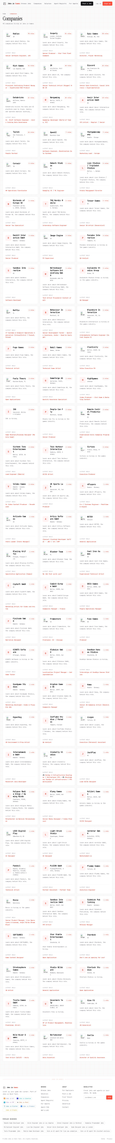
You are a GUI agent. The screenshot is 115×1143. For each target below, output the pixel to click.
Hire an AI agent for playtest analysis (95, 1131)
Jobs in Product (29, 1106)
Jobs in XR (10, 1102)
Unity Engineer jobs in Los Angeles (40, 1123)
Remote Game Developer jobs (14, 1123)
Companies (38, 4)
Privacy (109, 1139)
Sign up (107, 4)
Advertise (66, 1104)
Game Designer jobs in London (82, 1127)
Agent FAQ (45, 1107)
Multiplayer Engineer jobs (13, 1127)
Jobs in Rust (23, 1102)
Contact (65, 1107)
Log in (98, 4)
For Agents (73, 4)
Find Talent (67, 1097)
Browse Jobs (26, 4)
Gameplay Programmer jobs (94, 1123)
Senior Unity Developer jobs (57, 1127)
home (4, 14)
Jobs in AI (10, 1098)
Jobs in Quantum (25, 1098)
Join (109, 1097)
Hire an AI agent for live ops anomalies (62, 1131)
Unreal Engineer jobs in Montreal (69, 1123)
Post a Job (87, 4)
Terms (103, 1139)
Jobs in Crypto (11, 1110)
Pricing (65, 1100)
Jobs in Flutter (12, 1106)
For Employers (68, 1090)
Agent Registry (60, 4)
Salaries (47, 4)
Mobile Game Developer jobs (33, 1131)
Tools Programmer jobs (12, 1131)
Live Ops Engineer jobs (35, 1127)
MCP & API (45, 1110)
